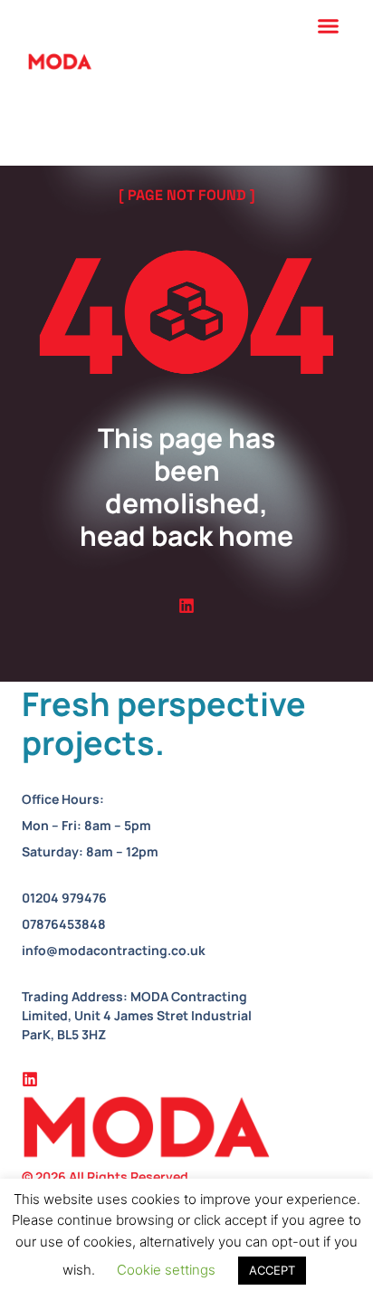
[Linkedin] (186, 605)
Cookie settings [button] (166, 1269)
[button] (328, 26)
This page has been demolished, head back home (186, 486)
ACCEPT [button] (272, 1270)
